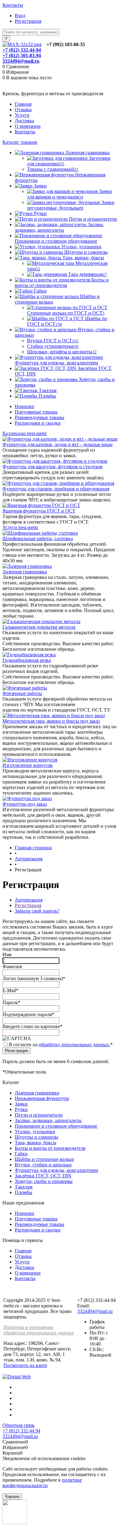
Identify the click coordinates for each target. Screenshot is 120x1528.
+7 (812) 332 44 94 (21, 1430)
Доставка (24, 120)
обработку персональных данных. (74, 1044)
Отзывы (23, 109)
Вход (20, 15)
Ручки (21, 1109)
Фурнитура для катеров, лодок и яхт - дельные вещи (57, 444)
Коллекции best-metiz (24, 433)
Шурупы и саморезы (36, 1137)
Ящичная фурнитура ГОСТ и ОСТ (38, 510)
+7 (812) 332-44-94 (21, 50)
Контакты (12, 5)
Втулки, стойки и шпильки (43, 1164)
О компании (28, 126)
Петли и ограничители (39, 1115)
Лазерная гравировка (24, 571)
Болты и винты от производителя (50, 1148)
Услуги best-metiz (20, 527)
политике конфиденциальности (42, 1482)
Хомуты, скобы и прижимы (44, 1181)
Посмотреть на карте (25, 1365)
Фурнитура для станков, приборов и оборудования (55, 488)
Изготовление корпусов (27, 765)
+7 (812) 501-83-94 (21, 55)
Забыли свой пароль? (37, 910)
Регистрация (28, 21)
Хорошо (12, 1496)
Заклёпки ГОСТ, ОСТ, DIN (43, 1175)
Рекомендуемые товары (39, 417)
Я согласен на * (61, 1044)
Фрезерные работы (22, 693)
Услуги (22, 115)
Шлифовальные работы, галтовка (37, 538)
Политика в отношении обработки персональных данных (38, 1330)
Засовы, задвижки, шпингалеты (48, 1120)
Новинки (24, 406)
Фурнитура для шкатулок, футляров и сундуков (52, 466)
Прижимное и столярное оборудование (56, 1126)
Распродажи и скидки (38, 423)
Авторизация (28, 899)
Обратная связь (18, 1425)
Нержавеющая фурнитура (42, 1098)
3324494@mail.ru (20, 61)
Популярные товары (36, 411)
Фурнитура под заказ (24, 804)
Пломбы (23, 1192)
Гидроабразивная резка (26, 660)
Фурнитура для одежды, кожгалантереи (56, 1170)
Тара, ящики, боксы (35, 1142)
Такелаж (24, 1186)
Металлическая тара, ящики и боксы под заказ (51, 721)
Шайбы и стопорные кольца (44, 1159)
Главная (23, 104)
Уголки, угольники (35, 1131)
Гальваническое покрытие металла (38, 627)
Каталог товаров (19, 142)
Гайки (21, 1153)
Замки (21, 1103)
